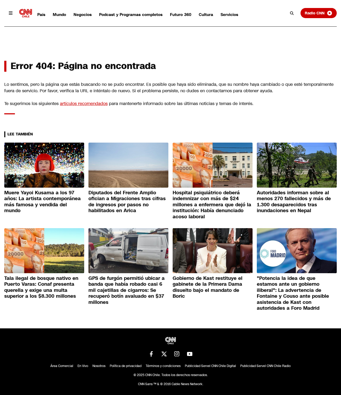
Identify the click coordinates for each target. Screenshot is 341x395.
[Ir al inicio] (25, 13)
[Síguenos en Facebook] (151, 354)
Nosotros (98, 366)
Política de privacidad (125, 366)
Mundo (59, 14)
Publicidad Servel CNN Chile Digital (210, 366)
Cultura (206, 14)
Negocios (83, 14)
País (41, 14)
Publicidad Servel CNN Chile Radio (265, 366)
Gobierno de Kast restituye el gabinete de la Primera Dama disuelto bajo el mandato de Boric (207, 287)
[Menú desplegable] (10, 13)
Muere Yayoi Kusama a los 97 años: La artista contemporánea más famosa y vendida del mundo (42, 201)
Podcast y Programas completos (131, 14)
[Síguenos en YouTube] (189, 354)
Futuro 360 (180, 14)
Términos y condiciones (163, 366)
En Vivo (83, 366)
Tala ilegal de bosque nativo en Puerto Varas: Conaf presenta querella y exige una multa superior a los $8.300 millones (41, 287)
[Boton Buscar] (292, 13)
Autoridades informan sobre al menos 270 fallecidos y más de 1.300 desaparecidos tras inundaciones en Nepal (294, 201)
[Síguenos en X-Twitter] (164, 354)
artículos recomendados (84, 103)
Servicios (229, 14)
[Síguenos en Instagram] (177, 354)
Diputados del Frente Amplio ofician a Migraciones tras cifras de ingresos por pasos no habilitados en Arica (127, 201)
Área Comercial (61, 366)
